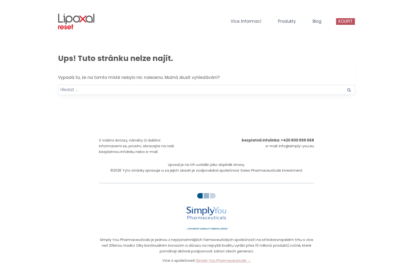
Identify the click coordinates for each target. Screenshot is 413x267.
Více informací (246, 21)
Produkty (287, 21)
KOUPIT (345, 21)
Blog (317, 21)
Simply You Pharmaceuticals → (223, 260)
